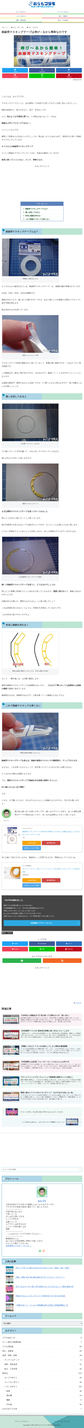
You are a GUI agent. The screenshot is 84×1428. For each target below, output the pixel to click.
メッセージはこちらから (62, 1421)
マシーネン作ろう (43, 1382)
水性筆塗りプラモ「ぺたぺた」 (42, 923)
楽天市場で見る (51, 843)
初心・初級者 (42, 1351)
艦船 (44, 1400)
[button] (80, 1169)
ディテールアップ (43, 1360)
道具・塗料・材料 (42, 1355)
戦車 (44, 1391)
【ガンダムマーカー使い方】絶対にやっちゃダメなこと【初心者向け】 (44, 1287)
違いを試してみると (32, 212)
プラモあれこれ (42, 1338)
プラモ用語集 (42, 1347)
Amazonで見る (31, 843)
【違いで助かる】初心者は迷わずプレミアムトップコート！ (40, 1277)
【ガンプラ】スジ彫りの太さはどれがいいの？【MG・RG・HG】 (42, 1268)
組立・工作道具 (43, 1369)
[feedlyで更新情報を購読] (21, 960)
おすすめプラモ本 (42, 1409)
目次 (39, 203)
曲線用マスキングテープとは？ (36, 209)
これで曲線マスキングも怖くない (37, 219)
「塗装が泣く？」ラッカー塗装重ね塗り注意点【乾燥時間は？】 (42, 1305)
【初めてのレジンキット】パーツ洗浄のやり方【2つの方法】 (40, 1296)
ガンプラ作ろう (43, 1378)
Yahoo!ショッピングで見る (31, 848)
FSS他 (44, 1404)
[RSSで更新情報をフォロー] (62, 960)
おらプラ (42, 1201)
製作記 (42, 1373)
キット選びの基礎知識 (42, 1342)
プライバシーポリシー (22, 1421)
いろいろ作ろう (43, 1387)
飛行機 (44, 1395)
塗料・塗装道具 (7, 933)
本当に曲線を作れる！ (33, 215)
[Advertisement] (42, 87)
